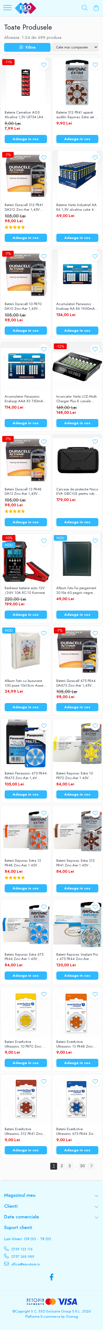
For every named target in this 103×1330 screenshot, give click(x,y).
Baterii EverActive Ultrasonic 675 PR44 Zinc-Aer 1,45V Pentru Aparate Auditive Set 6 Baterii (76, 1131)
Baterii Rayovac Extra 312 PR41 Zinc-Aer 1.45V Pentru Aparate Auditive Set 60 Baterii (77, 863)
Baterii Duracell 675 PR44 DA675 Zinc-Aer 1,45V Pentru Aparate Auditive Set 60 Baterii (77, 683)
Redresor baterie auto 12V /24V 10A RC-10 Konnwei (25, 590)
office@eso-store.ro (25, 1264)
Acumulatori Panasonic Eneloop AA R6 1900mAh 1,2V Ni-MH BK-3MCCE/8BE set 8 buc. (76, 306)
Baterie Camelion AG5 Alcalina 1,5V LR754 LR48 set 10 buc (25, 115)
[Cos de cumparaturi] (96, 8)
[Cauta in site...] (85, 8)
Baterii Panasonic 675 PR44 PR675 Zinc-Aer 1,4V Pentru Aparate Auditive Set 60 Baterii (26, 775)
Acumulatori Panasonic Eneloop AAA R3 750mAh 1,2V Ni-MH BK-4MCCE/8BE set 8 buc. (25, 399)
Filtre (29, 47)
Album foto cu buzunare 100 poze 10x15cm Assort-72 (25, 683)
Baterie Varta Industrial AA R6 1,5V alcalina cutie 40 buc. (76, 207)
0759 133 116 (21, 1249)
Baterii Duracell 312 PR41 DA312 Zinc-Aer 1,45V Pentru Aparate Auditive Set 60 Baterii (26, 207)
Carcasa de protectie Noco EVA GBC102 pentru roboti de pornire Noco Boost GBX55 (77, 491)
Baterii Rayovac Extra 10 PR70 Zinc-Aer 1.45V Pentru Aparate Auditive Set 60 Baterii (77, 775)
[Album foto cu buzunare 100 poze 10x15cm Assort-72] (26, 651)
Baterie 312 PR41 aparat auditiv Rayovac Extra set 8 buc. (76, 115)
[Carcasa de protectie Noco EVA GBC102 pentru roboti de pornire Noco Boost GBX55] (77, 459)
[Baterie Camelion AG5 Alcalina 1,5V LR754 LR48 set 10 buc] (26, 83)
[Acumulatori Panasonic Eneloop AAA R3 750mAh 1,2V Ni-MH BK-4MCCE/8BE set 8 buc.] (26, 367)
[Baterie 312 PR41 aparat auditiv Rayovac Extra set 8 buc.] (77, 83)
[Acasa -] (25, 8)
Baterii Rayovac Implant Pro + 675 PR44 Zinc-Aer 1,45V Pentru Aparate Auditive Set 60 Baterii (77, 957)
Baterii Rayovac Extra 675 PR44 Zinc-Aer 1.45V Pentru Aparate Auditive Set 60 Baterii (26, 957)
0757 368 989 (22, 1256)
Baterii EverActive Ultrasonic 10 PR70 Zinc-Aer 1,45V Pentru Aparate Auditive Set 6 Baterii (24, 1044)
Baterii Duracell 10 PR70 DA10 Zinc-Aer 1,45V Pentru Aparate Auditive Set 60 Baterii (26, 306)
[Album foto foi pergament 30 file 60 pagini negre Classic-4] (77, 558)
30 (82, 1166)
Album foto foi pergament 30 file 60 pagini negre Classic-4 (76, 590)
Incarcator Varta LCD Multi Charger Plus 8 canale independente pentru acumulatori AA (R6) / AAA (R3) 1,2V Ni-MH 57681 (76, 399)
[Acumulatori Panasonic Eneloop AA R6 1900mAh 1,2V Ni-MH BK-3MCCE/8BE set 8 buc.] (77, 274)
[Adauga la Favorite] (44, 65)
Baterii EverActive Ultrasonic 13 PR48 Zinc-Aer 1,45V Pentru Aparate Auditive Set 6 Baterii (76, 1044)
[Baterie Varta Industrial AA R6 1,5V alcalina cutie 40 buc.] (77, 175)
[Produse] (7, 8)
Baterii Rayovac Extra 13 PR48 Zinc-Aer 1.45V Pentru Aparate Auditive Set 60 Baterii (26, 863)
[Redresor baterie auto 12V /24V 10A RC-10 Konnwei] (26, 558)
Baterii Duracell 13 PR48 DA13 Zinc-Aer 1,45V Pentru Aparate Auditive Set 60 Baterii (26, 491)
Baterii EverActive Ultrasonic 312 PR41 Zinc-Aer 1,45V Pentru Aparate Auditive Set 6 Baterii (24, 1131)
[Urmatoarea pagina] (91, 1166)
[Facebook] (51, 1277)
